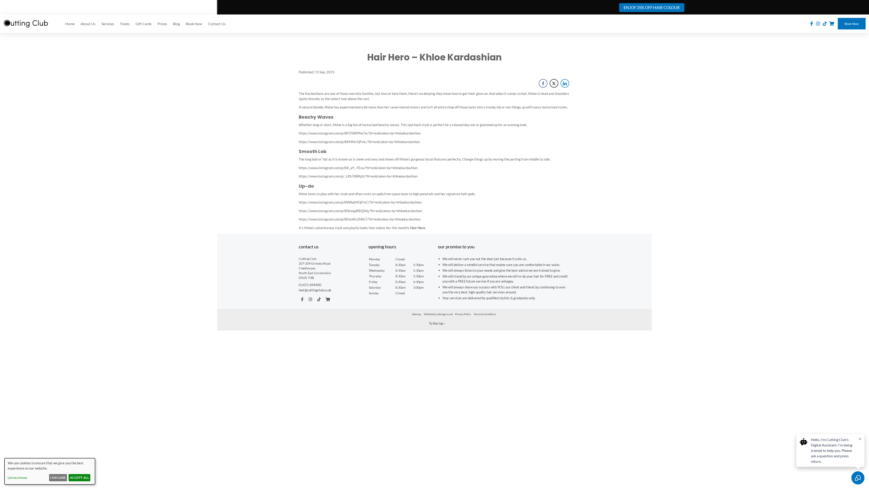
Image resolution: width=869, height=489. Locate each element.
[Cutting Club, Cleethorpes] (26, 23)
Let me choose (17, 477)
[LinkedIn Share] (565, 83)
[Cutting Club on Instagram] (818, 23)
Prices (162, 24)
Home (70, 24)
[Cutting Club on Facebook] (811, 23)
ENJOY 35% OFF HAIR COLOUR (652, 7)
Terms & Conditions (485, 314)
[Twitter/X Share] (554, 83)
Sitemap (416, 314)
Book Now (852, 24)
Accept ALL (79, 477)
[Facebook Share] (543, 83)
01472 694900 (310, 285)
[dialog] (50, 471)
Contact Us (217, 24)
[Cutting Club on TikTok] (825, 23)
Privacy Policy (463, 314)
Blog (176, 24)
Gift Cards (144, 24)
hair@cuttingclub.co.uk (315, 290)
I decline (58, 477)
